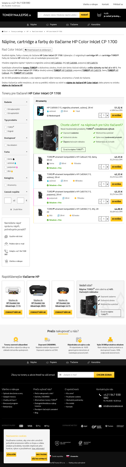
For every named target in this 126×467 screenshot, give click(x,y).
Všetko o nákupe (90, 4)
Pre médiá (70, 403)
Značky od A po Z (9, 400)
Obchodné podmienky (74, 400)
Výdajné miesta (9, 396)
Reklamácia (7, 406)
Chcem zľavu (104, 375)
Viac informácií (38, 448)
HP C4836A (56, 62)
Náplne (33, 24)
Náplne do (13, 303)
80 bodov (79, 180)
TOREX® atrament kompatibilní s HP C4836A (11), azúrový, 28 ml (69, 176)
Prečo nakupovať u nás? (44, 393)
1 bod (77, 111)
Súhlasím (11, 454)
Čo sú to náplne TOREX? (73, 149)
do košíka (116, 115)
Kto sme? (70, 393)
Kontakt (105, 4)
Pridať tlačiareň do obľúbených (39, 49)
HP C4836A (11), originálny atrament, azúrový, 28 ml (70, 107)
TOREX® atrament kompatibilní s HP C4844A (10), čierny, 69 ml (72, 158)
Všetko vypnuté (39, 458)
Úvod (5, 31)
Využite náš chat (16, 236)
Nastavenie (41, 454)
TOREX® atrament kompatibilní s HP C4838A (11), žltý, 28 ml (72, 210)
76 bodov (77, 163)
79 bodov (80, 198)
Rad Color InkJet (37, 31)
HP (27, 31)
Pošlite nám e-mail (16, 243)
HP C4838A (71, 62)
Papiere (53, 24)
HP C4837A (92, 62)
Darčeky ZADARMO (42, 396)
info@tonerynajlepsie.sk (113, 406)
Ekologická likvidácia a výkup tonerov (45, 404)
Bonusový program (10, 403)
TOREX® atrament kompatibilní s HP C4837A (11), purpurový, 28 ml (69, 193)
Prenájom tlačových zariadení (46, 409)
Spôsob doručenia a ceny (13, 393)
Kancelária (95, 24)
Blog (36, 412)
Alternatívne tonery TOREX (46, 400)
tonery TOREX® (30, 67)
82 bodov (75, 215)
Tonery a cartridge (17, 31)
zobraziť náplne (13, 312)
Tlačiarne (74, 24)
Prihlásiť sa (118, 4)
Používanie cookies (73, 396)
